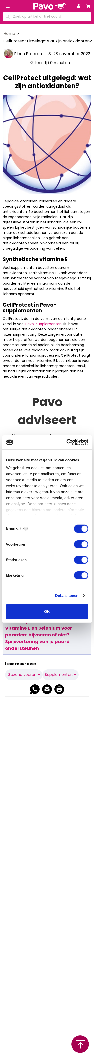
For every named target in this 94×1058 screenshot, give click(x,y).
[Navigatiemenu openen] (8, 6)
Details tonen (66, 595)
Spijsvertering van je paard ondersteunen (37, 644)
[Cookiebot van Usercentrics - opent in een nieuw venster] (67, 442)
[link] (88, 6)
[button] (78, 6)
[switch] (81, 544)
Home (9, 33)
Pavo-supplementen (43, 323)
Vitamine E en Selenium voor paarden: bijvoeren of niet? (38, 631)
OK (47, 611)
